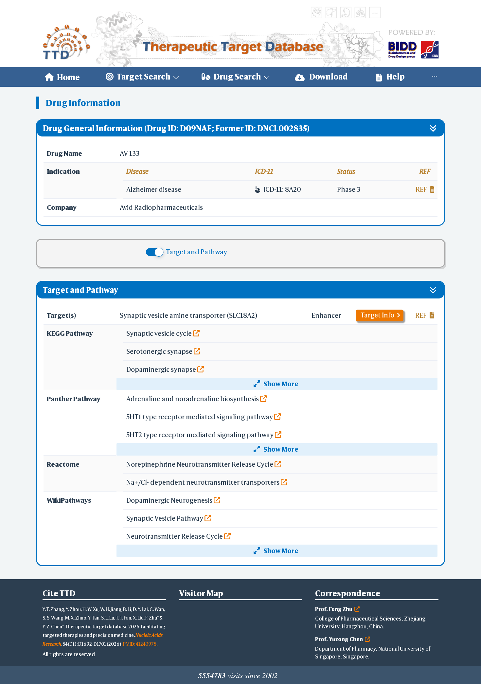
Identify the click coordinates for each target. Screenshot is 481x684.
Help (395, 76)
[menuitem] (62, 77)
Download (328, 76)
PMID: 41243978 (139, 644)
